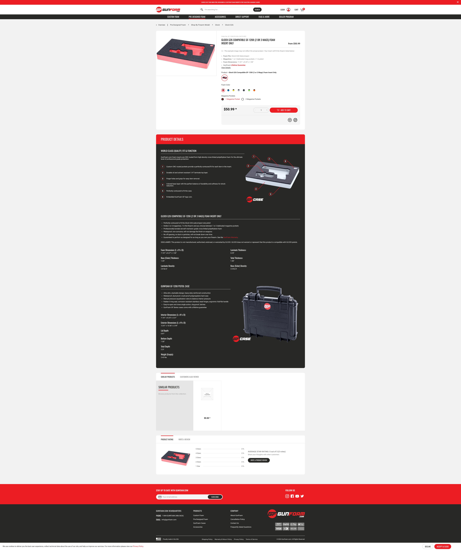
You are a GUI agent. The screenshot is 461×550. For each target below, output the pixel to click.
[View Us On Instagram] (287, 497)
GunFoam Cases (199, 523)
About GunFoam (236, 515)
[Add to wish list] (289, 120)
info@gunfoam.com (169, 520)
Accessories (197, 527)
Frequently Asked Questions (240, 527)
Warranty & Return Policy (223, 539)
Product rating (167, 439)
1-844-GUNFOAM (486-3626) (173, 516)
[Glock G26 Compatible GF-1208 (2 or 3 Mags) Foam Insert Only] (224, 78)
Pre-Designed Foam (200, 519)
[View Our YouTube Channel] (297, 497)
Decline (428, 546)
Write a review (184, 439)
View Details (226, 68)
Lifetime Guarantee (238, 65)
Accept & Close (443, 546)
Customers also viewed (189, 376)
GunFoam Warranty (230, 237)
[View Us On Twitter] (302, 497)
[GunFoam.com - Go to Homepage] (168, 9)
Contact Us (234, 523)
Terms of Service (252, 539)
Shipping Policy (207, 539)
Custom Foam (198, 515)
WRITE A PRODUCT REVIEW (259, 460)
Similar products (168, 376)
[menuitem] (230, 9)
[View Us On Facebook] (292, 497)
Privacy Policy (239, 539)
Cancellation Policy (237, 519)
